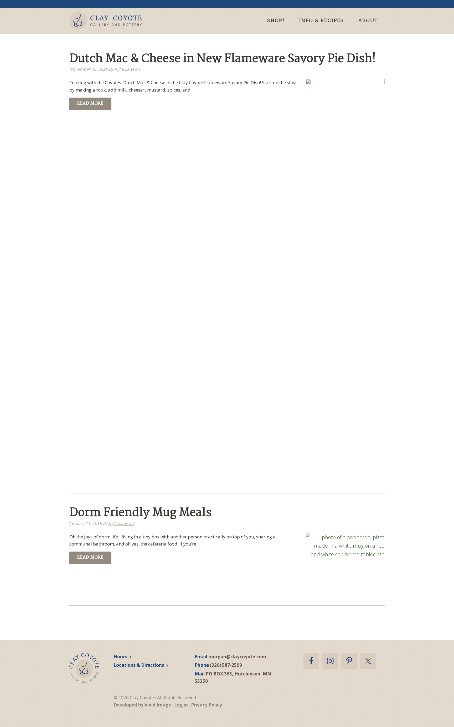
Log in (181, 705)
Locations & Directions (138, 665)
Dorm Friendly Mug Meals (140, 513)
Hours (120, 657)
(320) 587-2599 (226, 665)
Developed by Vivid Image (142, 705)
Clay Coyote (114, 21)
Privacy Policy (206, 705)
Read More (90, 103)
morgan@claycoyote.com (237, 657)
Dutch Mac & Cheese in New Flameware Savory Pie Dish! (222, 59)
